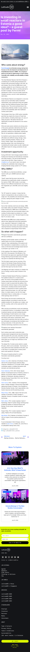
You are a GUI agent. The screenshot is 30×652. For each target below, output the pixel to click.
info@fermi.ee (5, 162)
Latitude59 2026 (6, 594)
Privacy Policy (6, 628)
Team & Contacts (6, 626)
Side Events (5, 572)
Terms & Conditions (7, 630)
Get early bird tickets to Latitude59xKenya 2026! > (15, 1)
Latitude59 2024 (6, 598)
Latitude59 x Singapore (9, 586)
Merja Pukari (4, 392)
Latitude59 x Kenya (7, 583)
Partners (4, 613)
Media (3, 616)
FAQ (2, 576)
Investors (4, 611)
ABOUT (3, 622)
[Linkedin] (3, 557)
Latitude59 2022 (13, 429)
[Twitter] (12, 557)
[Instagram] (9, 557)
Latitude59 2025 (6, 596)
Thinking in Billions (8, 574)
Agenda (3, 569)
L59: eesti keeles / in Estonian (12, 635)
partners (17, 430)
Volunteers (4, 618)
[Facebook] (6, 557)
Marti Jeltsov (4, 401)
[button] (27, 7)
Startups (4, 609)
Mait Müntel (4, 415)
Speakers (4, 570)
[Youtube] (18, 557)
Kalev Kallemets (5, 371)
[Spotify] (15, 557)
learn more (10, 423)
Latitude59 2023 (6, 601)
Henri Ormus (4, 382)
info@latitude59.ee (13, 560)
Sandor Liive (4, 361)
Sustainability (6, 633)
